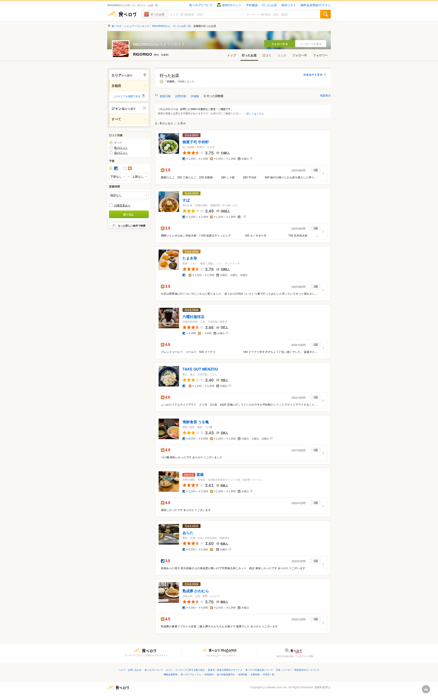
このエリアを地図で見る (127, 96)
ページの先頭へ (426, 689)
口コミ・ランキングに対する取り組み (185, 669)
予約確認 (252, 5)
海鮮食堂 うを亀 (195, 422)
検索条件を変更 (313, 74)
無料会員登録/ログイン (315, 5)
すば (186, 200)
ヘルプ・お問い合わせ (130, 669)
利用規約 (209, 674)
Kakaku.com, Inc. (277, 687)
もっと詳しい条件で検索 (132, 225)
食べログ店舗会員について (259, 669)
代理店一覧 (268, 674)
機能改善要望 (170, 674)
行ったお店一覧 (182, 26)
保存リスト (288, 5)
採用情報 (242, 674)
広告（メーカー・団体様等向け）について (297, 669)
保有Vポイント (232, 5)
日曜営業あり (122, 205)
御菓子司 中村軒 (195, 142)
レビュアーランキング (136, 26)
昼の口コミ (121, 152)
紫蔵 (200, 474)
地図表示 (325, 95)
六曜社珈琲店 (193, 316)
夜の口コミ (121, 147)
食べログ (122, 14)
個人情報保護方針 (226, 674)
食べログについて (201, 5)
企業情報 (255, 674)
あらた (187, 532)
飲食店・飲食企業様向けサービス (225, 669)
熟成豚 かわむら (195, 591)
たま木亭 (189, 258)
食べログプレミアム (191, 674)
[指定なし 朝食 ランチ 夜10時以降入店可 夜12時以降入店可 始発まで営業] (129, 195)
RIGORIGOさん (161, 26)
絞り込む (128, 214)
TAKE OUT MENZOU (200, 369)
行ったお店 (269, 5)
